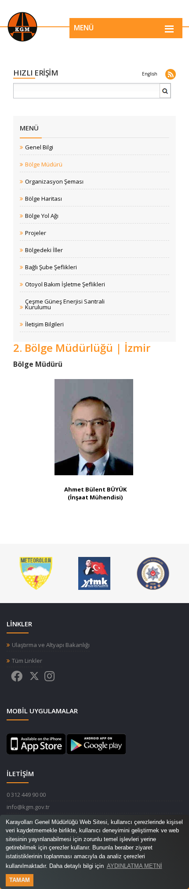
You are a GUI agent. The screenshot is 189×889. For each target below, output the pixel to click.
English (149, 74)
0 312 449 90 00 (26, 795)
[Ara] (165, 94)
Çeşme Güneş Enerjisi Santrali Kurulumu (65, 304)
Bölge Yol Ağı (41, 216)
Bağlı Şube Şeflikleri (51, 267)
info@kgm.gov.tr (28, 807)
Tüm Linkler (27, 661)
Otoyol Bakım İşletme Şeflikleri (65, 284)
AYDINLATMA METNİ (134, 866)
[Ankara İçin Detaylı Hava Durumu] (35, 573)
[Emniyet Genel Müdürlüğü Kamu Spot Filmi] (153, 573)
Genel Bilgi (39, 147)
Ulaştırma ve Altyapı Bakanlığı (51, 645)
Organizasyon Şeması (54, 181)
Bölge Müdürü (43, 164)
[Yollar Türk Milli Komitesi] (94, 573)
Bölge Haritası (43, 199)
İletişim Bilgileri (44, 324)
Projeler (35, 233)
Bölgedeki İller (44, 250)
